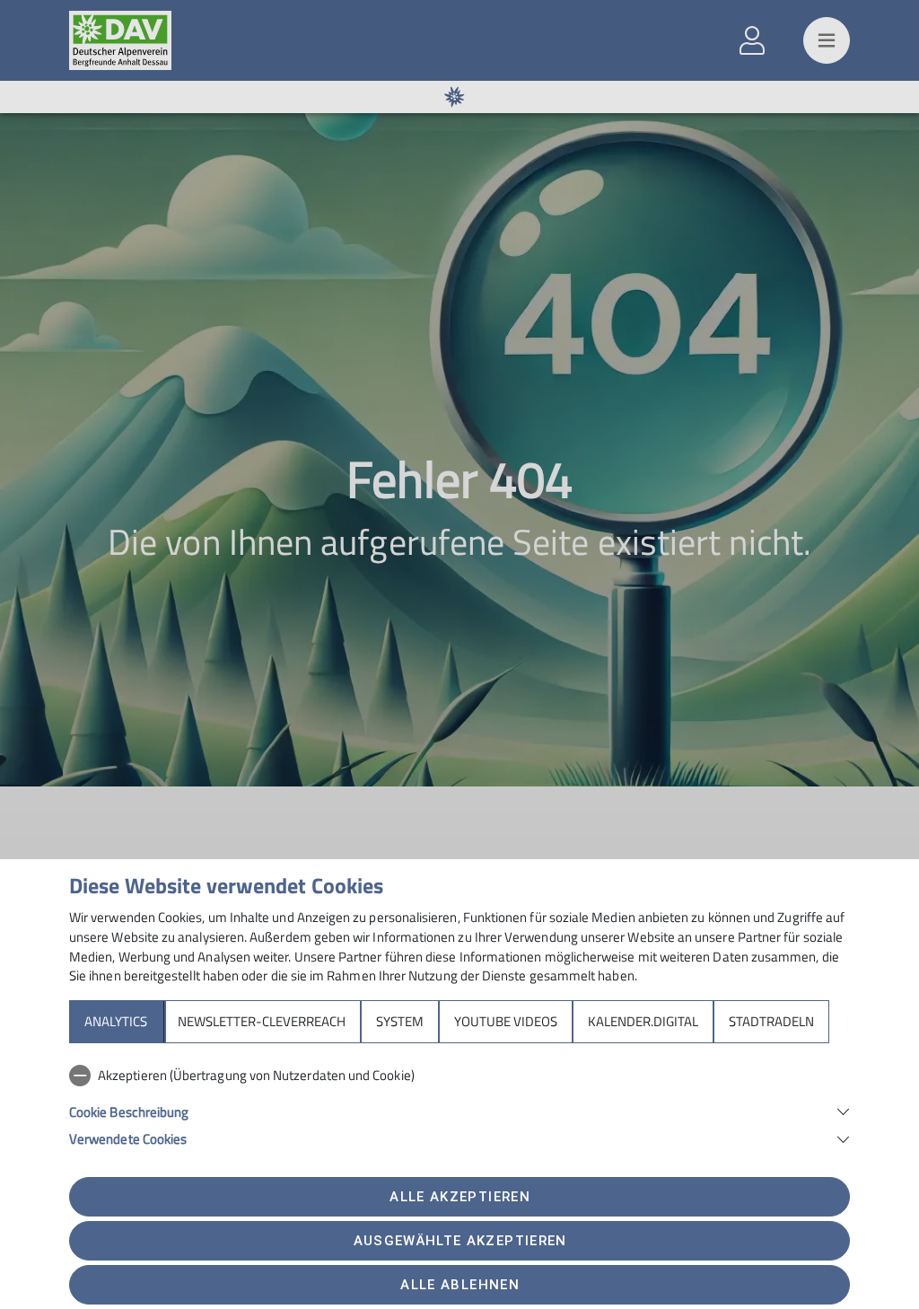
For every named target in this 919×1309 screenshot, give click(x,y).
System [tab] (400, 1021)
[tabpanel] (459, 1103)
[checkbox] (459, 1076)
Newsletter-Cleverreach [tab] (262, 1021)
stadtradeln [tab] (771, 1021)
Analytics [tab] (115, 1021)
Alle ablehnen (459, 1285)
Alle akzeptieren (459, 1197)
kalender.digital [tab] (643, 1021)
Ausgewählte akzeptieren (460, 1241)
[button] (459, 1110)
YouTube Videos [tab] (505, 1021)
